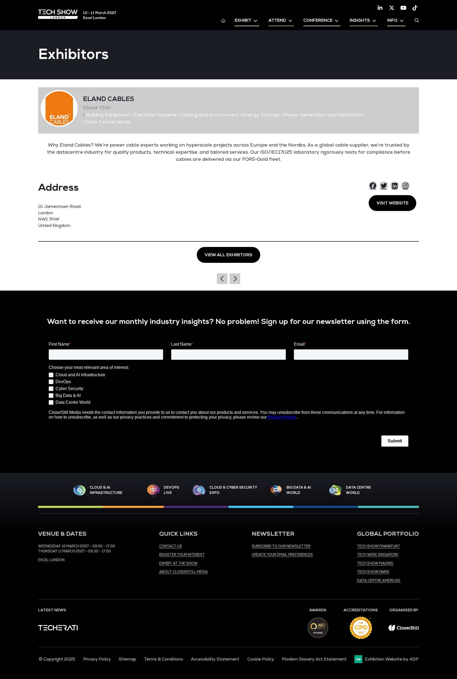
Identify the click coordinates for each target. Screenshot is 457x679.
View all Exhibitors (228, 255)
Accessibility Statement (215, 659)
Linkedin (380, 8)
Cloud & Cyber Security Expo (233, 490)
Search (417, 20)
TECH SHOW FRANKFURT (378, 546)
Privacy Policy (97, 659)
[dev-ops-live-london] (153, 490)
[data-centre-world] (335, 490)
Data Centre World (358, 490)
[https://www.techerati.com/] (58, 629)
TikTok (415, 8)
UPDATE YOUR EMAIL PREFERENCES (282, 555)
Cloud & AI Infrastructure (106, 490)
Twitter (392, 8)
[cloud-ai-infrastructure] (79, 490)
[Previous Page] (222, 278)
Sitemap (127, 659)
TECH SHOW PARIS (373, 572)
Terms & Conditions (163, 659)
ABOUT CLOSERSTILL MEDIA (183, 572)
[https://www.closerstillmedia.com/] (404, 629)
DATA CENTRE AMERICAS (378, 581)
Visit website (392, 203)
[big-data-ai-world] (276, 490)
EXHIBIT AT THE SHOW (178, 563)
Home (223, 20)
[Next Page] (235, 278)
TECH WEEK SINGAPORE (377, 555)
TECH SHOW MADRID (375, 563)
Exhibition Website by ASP (391, 659)
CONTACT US (170, 546)
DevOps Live (171, 490)
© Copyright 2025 (57, 659)
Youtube (403, 8)
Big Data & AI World (298, 490)
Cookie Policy (260, 659)
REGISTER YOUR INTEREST (182, 555)
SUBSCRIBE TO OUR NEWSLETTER (281, 546)
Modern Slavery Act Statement (314, 659)
